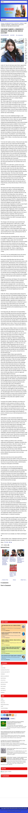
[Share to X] (7, 545)
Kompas (3, 700)
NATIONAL (3, 678)
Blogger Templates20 (17, 811)
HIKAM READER (13, 808)
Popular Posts (5, 718)
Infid (2, 706)
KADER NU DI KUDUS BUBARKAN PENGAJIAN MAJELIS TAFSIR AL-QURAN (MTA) (13, 741)
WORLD (21, 23)
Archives (12, 718)
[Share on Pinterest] (9, 542)
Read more (8, 630)
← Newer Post (4, 579)
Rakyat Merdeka (5, 704)
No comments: (19, 35)
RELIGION (3, 686)
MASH (25, 808)
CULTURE (3, 668)
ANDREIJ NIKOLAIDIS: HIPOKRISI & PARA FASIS (13, 559)
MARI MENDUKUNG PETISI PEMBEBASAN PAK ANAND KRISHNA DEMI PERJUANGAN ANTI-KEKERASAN (13, 733)
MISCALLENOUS (5, 676)
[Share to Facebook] (8, 545)
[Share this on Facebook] (4, 542)
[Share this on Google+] (8, 542)
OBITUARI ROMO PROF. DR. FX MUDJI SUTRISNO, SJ (17, 749)
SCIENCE (3, 688)
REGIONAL (3, 684)
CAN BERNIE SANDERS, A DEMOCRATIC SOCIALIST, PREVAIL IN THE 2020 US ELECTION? (12, 31)
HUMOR (3, 674)
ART (2, 666)
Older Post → (24, 579)
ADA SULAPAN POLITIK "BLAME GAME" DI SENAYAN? (11, 655)
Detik (2, 699)
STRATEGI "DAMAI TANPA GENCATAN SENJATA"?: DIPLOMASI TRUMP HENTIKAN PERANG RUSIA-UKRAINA (11, 648)
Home (2, 23)
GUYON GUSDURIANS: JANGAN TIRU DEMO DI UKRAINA (20, 560)
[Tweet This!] (6, 542)
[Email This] (4, 545)
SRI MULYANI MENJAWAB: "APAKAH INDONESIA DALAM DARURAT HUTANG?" (5, 561)
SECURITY (3, 690)
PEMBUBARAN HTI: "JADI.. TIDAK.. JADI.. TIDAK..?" (13, 574)
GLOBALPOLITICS (9, 23)
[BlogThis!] (5, 545)
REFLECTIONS (4, 682)
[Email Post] (2, 544)
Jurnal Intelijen (4, 708)
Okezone (3, 702)
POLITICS (16, 23)
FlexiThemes (6, 810)
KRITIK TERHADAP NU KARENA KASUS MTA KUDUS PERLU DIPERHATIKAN (15, 723)
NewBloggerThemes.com (22, 810)
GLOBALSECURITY (5, 672)
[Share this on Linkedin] (11, 542)
